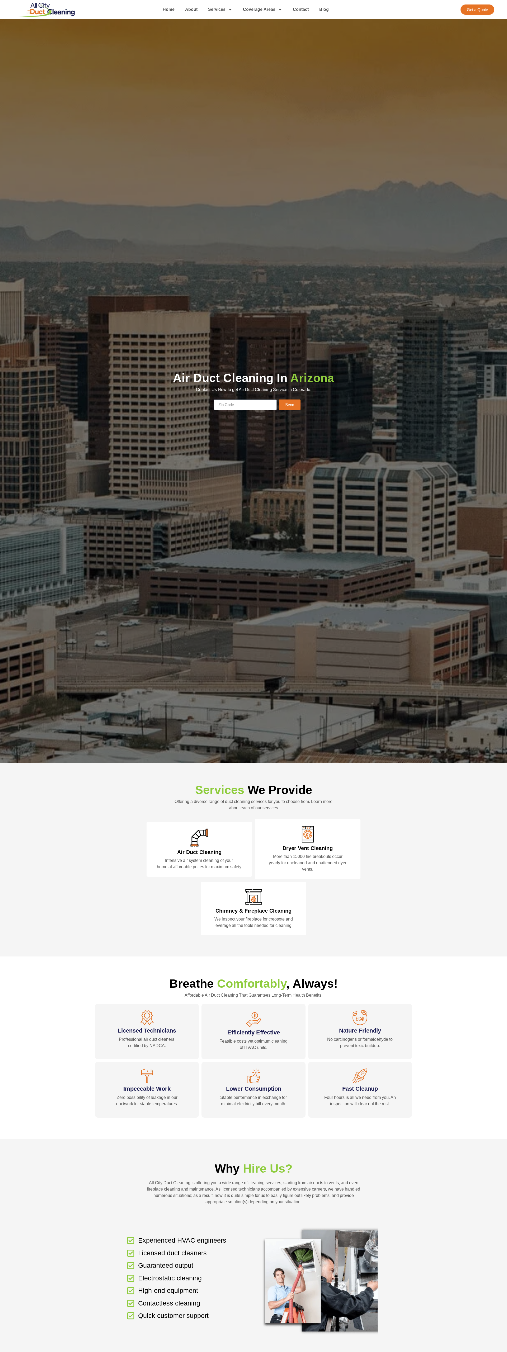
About (191, 9)
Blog (324, 9)
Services (217, 9)
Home (169, 9)
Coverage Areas (259, 9)
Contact (301, 9)
